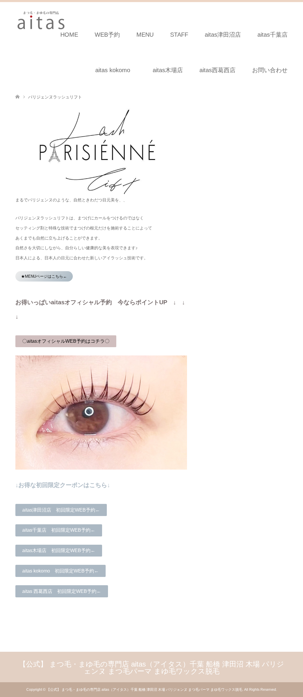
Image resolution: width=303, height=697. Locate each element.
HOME (69, 34)
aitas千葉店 (272, 34)
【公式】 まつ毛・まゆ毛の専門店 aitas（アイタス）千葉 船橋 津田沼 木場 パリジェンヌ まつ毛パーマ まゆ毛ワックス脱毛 (151, 667)
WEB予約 (107, 34)
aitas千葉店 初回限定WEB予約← (58, 530)
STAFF (179, 34)
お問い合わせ (270, 70)
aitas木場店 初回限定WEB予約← (58, 550)
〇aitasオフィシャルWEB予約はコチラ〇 (65, 341)
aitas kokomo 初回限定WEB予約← (60, 570)
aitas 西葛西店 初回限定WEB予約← (61, 591)
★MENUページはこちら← (44, 276)
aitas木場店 (171, 70)
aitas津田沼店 (223, 34)
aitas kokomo (112, 70)
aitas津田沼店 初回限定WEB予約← (61, 509)
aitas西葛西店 (217, 70)
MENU (145, 34)
